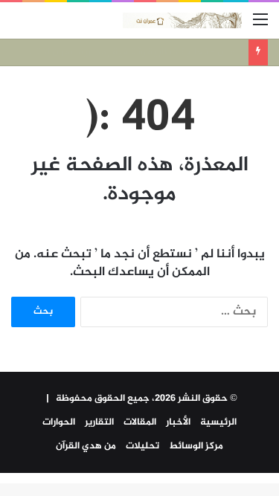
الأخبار (178, 422)
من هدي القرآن (86, 446)
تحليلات (142, 446)
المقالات (140, 422)
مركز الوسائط (196, 446)
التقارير (99, 422)
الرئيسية (218, 422)
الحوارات (58, 422)
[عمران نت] (182, 20)
